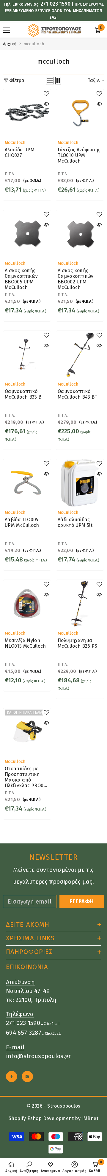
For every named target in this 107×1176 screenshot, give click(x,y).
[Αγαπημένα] (46, 93)
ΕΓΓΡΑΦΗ (82, 901)
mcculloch (33, 43)
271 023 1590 (55, 4)
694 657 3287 (23, 1032)
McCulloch (15, 142)
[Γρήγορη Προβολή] (46, 104)
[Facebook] (11, 1076)
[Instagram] (27, 1076)
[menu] (6, 30)
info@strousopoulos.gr (38, 1056)
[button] (50, 80)
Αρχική (10, 43)
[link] (29, 1167)
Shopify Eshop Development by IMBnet (53, 1118)
